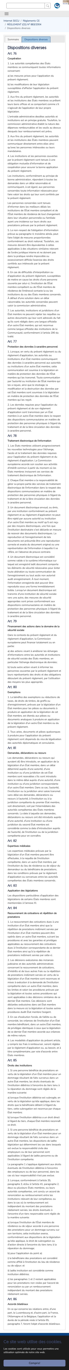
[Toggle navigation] (7, 14)
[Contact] (56, 6)
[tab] (13, 39)
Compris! (34, 1363)
